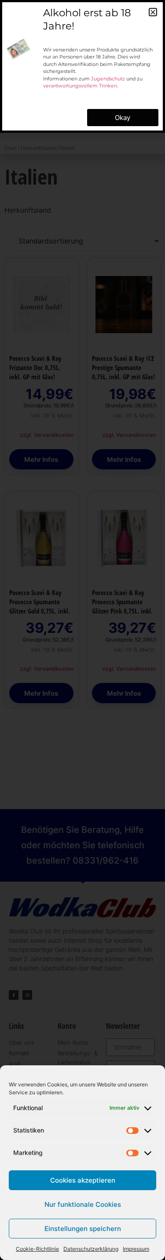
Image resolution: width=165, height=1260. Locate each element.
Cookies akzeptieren (82, 1180)
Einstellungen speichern (82, 1228)
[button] (153, 12)
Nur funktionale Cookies (82, 1204)
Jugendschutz (108, 79)
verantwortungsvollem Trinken (80, 86)
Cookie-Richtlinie (37, 1248)
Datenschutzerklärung (90, 1248)
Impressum (136, 1248)
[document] (82, 630)
